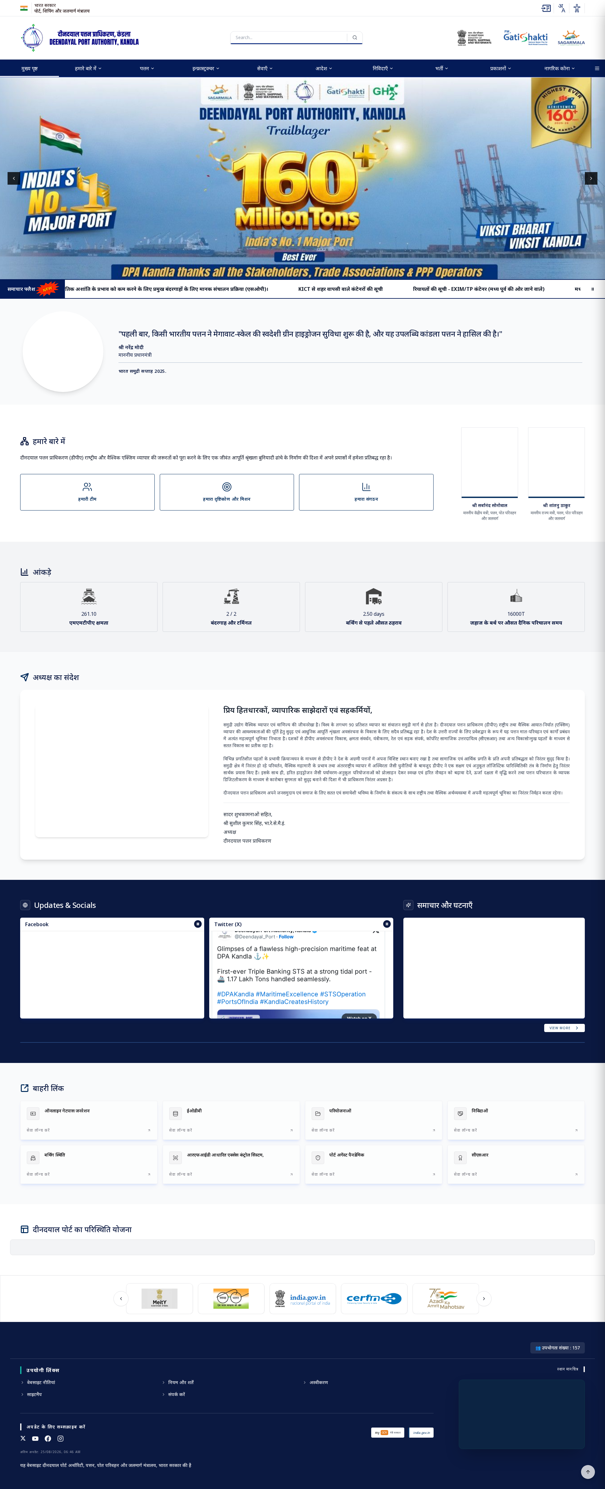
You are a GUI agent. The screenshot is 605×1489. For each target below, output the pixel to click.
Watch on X (359, 986)
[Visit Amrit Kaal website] (444, 1298)
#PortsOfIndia (237, 969)
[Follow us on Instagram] (60, 1438)
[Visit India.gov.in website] (301, 1298)
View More (560, 1028)
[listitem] (89, 1120)
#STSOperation (343, 962)
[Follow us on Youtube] (35, 1438)
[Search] (354, 37)
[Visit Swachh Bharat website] (229, 1298)
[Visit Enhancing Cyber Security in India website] (372, 1298)
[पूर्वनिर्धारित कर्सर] (588, 1472)
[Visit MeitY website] (157, 1298)
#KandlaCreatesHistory (294, 969)
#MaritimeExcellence (287, 962)
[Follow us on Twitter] (23, 1438)
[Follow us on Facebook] (48, 1438)
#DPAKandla (235, 962)
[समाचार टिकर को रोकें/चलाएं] (387, 924)
